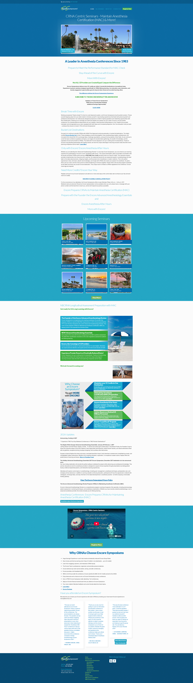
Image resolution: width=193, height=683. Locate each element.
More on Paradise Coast (87, 457)
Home (92, 9)
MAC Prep (89, 664)
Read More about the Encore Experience (72, 501)
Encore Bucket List (71, 135)
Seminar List (88, 658)
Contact (117, 9)
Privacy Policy (89, 675)
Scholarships (90, 667)
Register (87, 674)
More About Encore (120, 640)
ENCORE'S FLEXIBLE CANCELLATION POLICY (96, 179)
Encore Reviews (67, 589)
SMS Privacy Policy (90, 679)
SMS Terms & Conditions (91, 677)
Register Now (127, 9)
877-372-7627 (74, 2)
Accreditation (90, 662)
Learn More (83, 144)
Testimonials (90, 669)
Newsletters (90, 665)
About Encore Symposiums (92, 660)
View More (96, 298)
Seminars (100, 9)
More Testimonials (121, 643)
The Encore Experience (93, 670)
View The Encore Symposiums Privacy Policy (96, 480)
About (109, 9)
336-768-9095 (68, 666)
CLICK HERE (96, 107)
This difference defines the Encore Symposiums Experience (96, 93)
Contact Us (88, 672)
